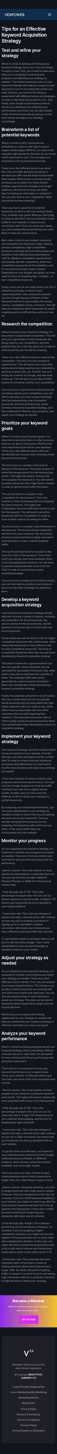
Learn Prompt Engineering (28, 1386)
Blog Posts (28, 1402)
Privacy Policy (28, 1425)
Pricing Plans (28, 1408)
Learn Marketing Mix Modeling (28, 1392)
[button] (50, 14)
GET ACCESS (28, 1319)
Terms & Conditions (28, 1419)
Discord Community (28, 1414)
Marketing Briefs (28, 1397)
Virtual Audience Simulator (28, 1430)
